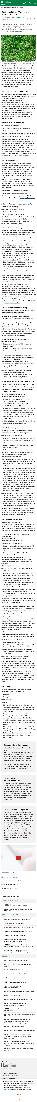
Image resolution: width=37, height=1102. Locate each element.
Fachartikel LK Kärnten (11, 901)
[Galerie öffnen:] (18, 48)
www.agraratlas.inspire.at (27, 198)
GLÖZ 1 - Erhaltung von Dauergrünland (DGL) (18, 999)
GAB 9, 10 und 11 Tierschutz (13, 995)
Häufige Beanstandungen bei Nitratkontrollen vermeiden (18, 910)
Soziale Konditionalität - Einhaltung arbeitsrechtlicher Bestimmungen (15, 940)
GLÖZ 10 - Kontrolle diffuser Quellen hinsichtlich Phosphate (18, 1049)
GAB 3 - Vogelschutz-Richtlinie (13, 970)
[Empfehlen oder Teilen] (35, 19)
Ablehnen (19, 1094)
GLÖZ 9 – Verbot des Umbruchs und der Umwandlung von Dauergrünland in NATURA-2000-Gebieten (19, 1043)
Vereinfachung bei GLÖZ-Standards (15, 935)
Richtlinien (7, 956)
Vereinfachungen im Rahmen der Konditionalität (19, 931)
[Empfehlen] (31, 19)
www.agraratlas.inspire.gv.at (15, 110)
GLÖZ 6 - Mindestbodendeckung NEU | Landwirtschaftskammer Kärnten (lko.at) (18, 753)
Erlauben (18, 1099)
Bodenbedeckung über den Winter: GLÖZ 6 (17, 919)
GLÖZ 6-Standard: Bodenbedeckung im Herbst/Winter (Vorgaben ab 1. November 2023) (18, 945)
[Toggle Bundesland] (25, 3)
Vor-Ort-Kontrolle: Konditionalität (14, 923)
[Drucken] (28, 19)
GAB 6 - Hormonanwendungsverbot (15, 982)
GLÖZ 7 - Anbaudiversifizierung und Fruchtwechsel (19, 1031)
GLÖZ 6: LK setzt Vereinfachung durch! (16, 905)
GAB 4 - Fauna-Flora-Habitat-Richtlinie (15, 974)
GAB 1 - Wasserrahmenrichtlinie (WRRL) (16, 960)
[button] (35, 3)
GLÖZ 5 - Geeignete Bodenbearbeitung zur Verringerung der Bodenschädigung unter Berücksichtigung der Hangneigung (17, 1021)
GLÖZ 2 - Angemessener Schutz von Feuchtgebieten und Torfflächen (15, 1004)
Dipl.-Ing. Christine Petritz (17, 17)
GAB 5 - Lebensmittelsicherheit (13, 978)
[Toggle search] (30, 3)
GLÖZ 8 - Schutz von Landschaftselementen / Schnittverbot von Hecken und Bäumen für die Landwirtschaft (18, 1036)
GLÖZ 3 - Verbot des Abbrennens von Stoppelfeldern (15, 1009)
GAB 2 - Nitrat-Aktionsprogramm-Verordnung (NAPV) (17, 965)
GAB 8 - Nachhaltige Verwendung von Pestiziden (19, 991)
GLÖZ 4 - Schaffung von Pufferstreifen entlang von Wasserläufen (19, 1015)
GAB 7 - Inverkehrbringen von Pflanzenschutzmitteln (13, 987)
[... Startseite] (6, 3)
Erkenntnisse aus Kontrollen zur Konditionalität (18, 927)
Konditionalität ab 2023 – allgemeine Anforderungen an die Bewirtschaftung (16, 951)
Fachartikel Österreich (11, 915)
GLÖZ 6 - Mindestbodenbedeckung (14, 1026)
